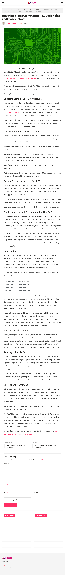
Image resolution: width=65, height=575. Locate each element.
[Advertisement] (17, 529)
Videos (13, 568)
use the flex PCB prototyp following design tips (20, 78)
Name (6, 485)
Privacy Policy (6, 568)
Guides (20, 23)
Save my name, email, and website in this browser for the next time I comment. (27, 500)
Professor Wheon (22, 568)
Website (36, 492)
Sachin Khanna (11, 23)
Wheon (7, 561)
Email (6, 492)
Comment (7, 463)
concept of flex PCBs (14, 112)
